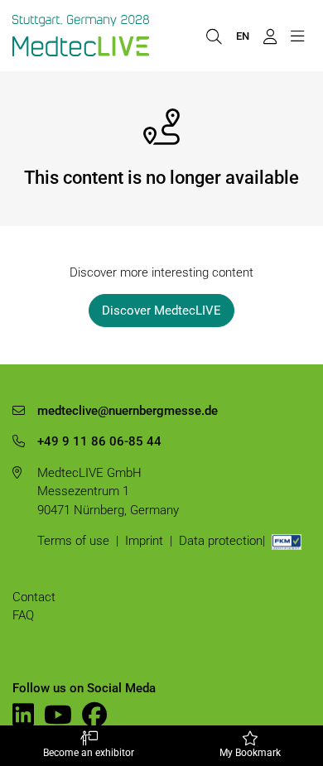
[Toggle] (297, 35)
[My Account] (269, 35)
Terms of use (73, 540)
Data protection (221, 540)
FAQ (23, 615)
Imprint (144, 540)
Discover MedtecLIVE (161, 310)
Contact (33, 597)
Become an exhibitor (88, 753)
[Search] (214, 35)
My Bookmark (250, 753)
